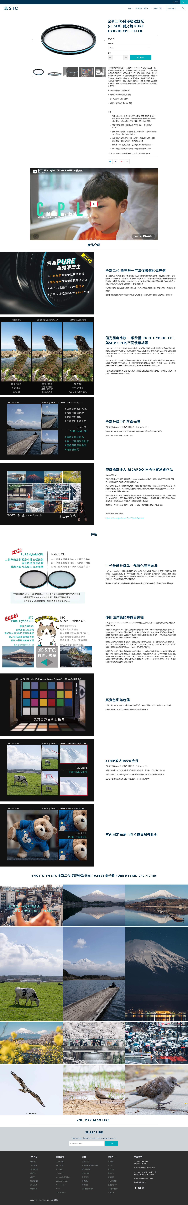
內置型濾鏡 (33, 1165)
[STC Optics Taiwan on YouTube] (139, 1188)
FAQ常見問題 (112, 1181)
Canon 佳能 (59, 1161)
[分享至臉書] (116, 161)
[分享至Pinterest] (121, 161)
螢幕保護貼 (33, 1185)
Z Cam (58, 1189)
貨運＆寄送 (85, 1177)
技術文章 (111, 1173)
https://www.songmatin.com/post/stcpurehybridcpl (125, 518)
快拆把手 (32, 1177)
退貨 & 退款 (85, 1173)
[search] (176, 8)
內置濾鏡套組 (34, 1169)
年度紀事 (111, 1193)
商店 (130, 8)
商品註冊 (85, 1185)
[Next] (104, 40)
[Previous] (32, 40)
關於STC (147, 8)
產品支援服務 (86, 1169)
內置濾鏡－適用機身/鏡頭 (90, 1165)
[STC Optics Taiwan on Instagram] (143, 1188)
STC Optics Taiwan (40, 1200)
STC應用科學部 (113, 1189)
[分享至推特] (110, 161)
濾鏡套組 (32, 1161)
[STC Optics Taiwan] (11, 8)
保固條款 (85, 1181)
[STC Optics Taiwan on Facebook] (136, 1188)
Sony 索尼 (59, 1169)
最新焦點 (111, 1161)
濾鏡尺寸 (111, 43)
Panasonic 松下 (61, 1185)
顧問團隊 (111, 1177)
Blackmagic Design (62, 1181)
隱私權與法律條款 (87, 1189)
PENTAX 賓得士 (61, 1193)
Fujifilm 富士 (60, 1173)
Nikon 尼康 (59, 1165)
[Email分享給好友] (127, 161)
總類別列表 (33, 1189)
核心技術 (111, 1169)
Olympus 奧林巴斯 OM (63, 1177)
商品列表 (138, 8)
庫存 (109, 53)
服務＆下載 (158, 8)
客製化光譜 (85, 1161)
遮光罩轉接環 (34, 1181)
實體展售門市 (112, 1185)
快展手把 (32, 1173)
